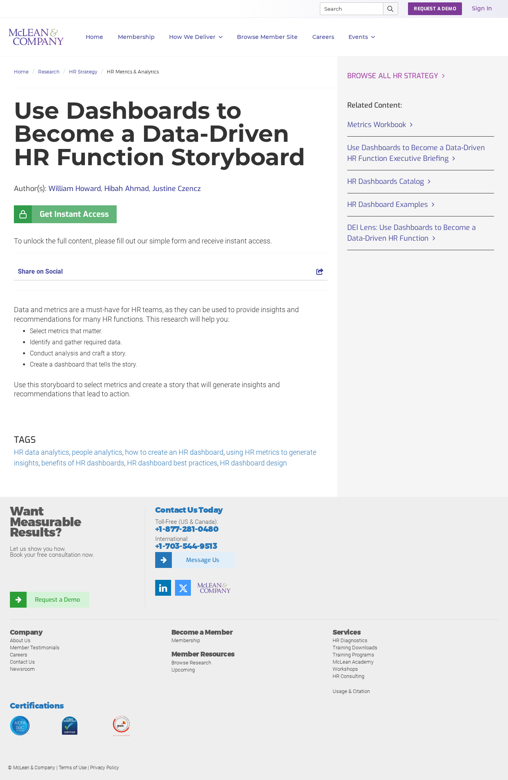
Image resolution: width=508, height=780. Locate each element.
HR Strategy (83, 72)
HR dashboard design (253, 463)
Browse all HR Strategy (392, 76)
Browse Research (191, 663)
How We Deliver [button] (192, 37)
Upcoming (183, 670)
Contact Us (22, 662)
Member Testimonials (35, 648)
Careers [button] (323, 37)
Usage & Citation (351, 691)
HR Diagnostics (350, 640)
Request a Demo (57, 600)
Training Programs (353, 655)
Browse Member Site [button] (267, 37)
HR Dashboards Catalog (385, 181)
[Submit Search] (390, 8)
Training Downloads (355, 648)
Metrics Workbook (376, 124)
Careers (18, 655)
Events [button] (358, 37)
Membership (136, 37)
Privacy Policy (104, 767)
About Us (20, 640)
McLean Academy (353, 662)
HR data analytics (41, 452)
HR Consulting (348, 676)
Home (94, 37)
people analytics (97, 452)
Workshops (345, 669)
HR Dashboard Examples (387, 204)
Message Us (202, 560)
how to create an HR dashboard (174, 452)
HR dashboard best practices (172, 463)
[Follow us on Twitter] (183, 588)
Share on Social (40, 271)
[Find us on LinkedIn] (163, 588)
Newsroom (22, 669)
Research (49, 72)
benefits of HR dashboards (82, 463)
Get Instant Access (74, 214)
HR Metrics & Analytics (133, 72)
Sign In (482, 8)
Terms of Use (73, 767)
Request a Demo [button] (435, 9)
